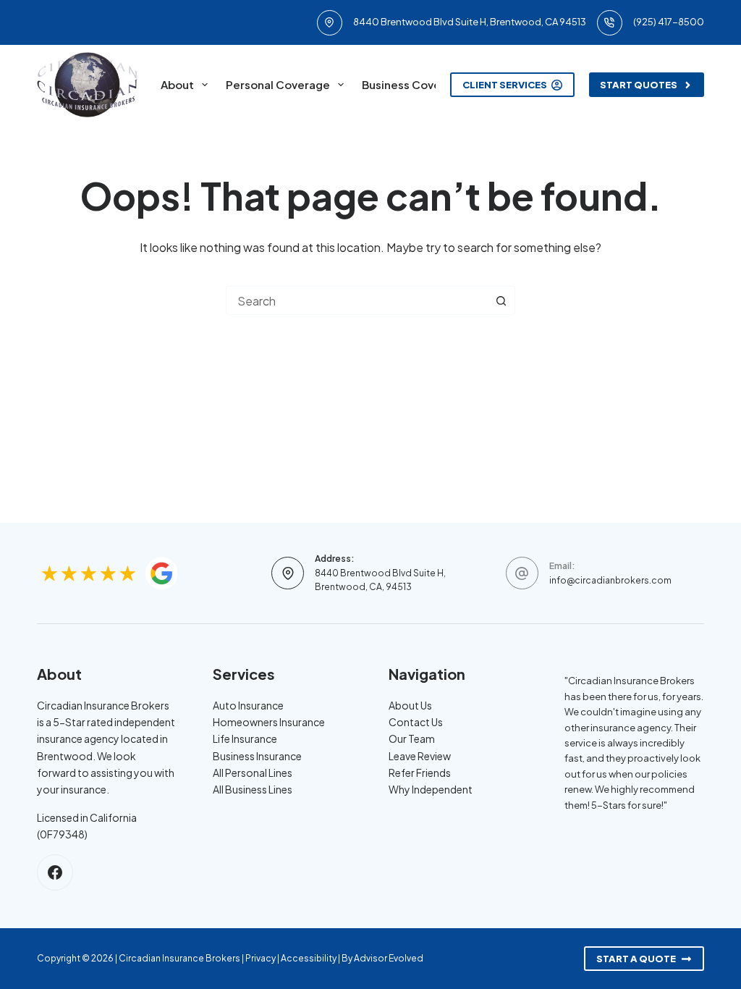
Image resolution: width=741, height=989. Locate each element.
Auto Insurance (248, 705)
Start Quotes (638, 85)
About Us (410, 705)
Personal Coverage (278, 84)
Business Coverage (414, 84)
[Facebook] (55, 872)
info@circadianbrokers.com (610, 580)
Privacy (260, 958)
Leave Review (420, 755)
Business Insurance (257, 755)
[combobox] (356, 300)
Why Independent (431, 789)
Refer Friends (420, 772)
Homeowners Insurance (269, 721)
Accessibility (308, 958)
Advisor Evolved (388, 958)
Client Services (504, 85)
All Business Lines (252, 789)
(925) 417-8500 (668, 22)
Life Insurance (245, 738)
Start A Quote (636, 958)
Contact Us (416, 721)
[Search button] (501, 300)
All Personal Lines (252, 772)
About (177, 84)
